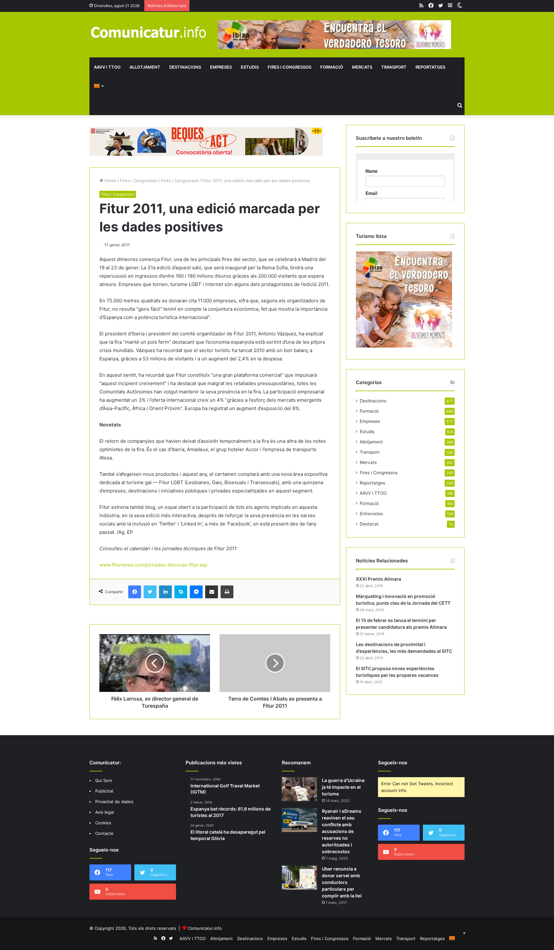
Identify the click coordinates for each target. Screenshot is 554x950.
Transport (394, 67)
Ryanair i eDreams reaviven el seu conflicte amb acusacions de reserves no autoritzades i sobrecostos (341, 831)
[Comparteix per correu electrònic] (211, 591)
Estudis (250, 67)
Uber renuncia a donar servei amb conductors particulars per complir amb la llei (342, 882)
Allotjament (145, 67)
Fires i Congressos (289, 67)
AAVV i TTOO (107, 67)
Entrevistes (371, 513)
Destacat (369, 523)
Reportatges (430, 67)
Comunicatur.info (205, 928)
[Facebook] (134, 591)
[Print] (227, 591)
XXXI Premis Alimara (378, 579)
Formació (331, 67)
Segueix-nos (392, 763)
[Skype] (180, 591)
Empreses (221, 67)
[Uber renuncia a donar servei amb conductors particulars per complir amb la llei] (299, 878)
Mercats (362, 67)
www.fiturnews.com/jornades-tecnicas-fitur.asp (153, 565)
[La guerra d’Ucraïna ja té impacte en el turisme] (299, 789)
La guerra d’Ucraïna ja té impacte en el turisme (343, 787)
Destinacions (185, 67)
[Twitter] (150, 591)
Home (109, 180)
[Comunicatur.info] (148, 32)
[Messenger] (196, 591)
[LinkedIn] (165, 591)
